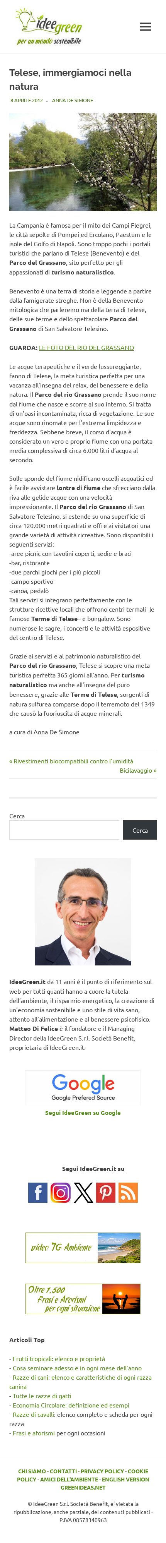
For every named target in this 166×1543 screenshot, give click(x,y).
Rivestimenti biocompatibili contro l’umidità (73, 761)
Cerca (17, 816)
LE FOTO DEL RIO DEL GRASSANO (86, 347)
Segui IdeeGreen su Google (83, 1112)
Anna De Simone (72, 100)
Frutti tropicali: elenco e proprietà (59, 1358)
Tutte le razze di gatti (42, 1395)
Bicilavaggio (136, 770)
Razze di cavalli (33, 1414)
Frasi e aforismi (34, 1433)
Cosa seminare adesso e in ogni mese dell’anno (77, 1368)
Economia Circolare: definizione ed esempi (71, 1405)
